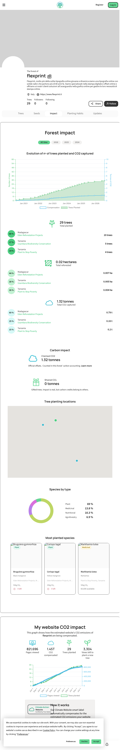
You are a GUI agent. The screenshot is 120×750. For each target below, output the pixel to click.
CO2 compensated (50, 654)
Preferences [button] (22, 734)
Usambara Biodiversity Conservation (34, 243)
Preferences (71, 741)
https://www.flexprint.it (51, 94)
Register (99, 4)
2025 (66, 142)
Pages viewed (32, 652)
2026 (56, 142)
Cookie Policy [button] (49, 730)
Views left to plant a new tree (87, 655)
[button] (55, 420)
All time (44, 142)
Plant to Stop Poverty (27, 252)
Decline (84, 741)
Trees (21, 113)
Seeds (37, 113)
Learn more (86, 365)
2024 (77, 142)
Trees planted (69, 652)
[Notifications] (107, 744)
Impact (53, 113)
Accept (96, 741)
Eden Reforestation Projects (30, 235)
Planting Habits (75, 113)
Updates (97, 113)
